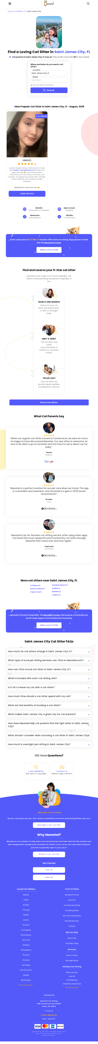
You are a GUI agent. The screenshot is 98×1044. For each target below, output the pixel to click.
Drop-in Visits (71, 955)
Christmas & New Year (72, 984)
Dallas (26, 915)
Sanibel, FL (56, 588)
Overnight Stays (71, 960)
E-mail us (49, 1011)
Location (36, 70)
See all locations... (26, 985)
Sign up (49, 877)
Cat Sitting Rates (72, 910)
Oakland (26, 945)
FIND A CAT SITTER (49, 250)
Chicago (26, 910)
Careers (72, 926)
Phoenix (26, 955)
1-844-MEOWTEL (36, 772)
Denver (26, 920)
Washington (26, 980)
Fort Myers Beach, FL (60, 585)
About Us (72, 900)
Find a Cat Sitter (49, 402)
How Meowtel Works (72, 905)
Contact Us (62, 772)
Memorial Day (72, 972)
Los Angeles (26, 930)
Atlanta (26, 895)
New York (26, 940)
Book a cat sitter (49, 854)
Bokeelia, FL (56, 591)
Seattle (26, 975)
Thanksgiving (71, 980)
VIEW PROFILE (27, 193)
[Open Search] (88, 3)
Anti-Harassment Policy (52, 1034)
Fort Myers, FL (35, 585)
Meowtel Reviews (72, 921)
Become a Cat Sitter (49, 825)
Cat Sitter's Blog (71, 943)
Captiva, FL (56, 595)
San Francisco (26, 970)
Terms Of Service (41, 1034)
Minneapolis (26, 935)
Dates (35, 77)
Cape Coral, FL (36, 592)
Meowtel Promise (53, 242)
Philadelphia (26, 950)
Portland (26, 960)
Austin (26, 900)
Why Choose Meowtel (72, 916)
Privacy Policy (53, 1034)
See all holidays (71, 987)
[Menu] (10, 3)
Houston (26, 925)
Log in (49, 870)
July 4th (72, 976)
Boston (26, 905)
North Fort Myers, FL (37, 589)
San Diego (26, 965)
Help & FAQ (72, 938)
